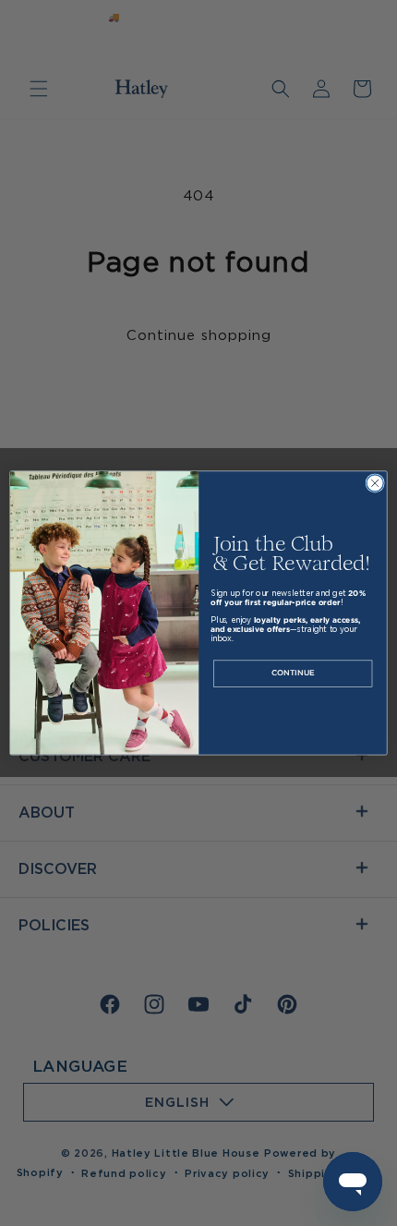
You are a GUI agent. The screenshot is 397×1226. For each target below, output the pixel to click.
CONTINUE (293, 673)
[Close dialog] (375, 483)
